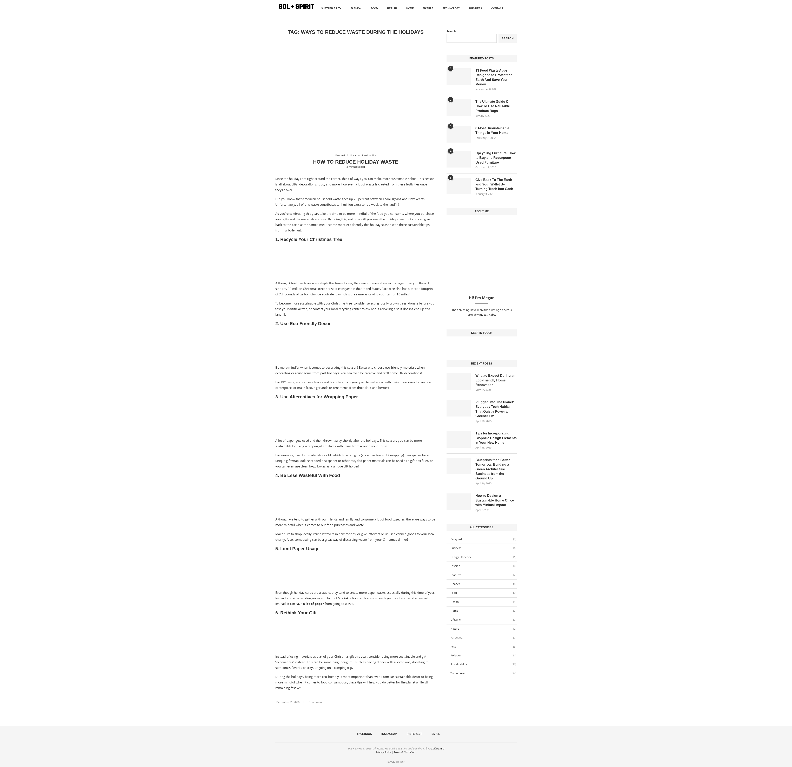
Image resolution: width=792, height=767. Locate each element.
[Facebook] (509, 26)
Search (451, 31)
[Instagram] (481, 345)
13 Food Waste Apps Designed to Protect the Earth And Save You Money (493, 77)
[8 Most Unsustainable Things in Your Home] (459, 134)
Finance (483, 584)
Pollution (483, 655)
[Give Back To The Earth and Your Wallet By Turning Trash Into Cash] (459, 186)
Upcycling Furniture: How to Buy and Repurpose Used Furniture (495, 157)
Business (475, 8)
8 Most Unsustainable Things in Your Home (492, 130)
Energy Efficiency (483, 557)
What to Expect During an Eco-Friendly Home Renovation (495, 380)
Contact (497, 8)
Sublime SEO (436, 748)
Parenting (483, 637)
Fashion (356, 8)
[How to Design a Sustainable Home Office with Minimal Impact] (459, 501)
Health (392, 8)
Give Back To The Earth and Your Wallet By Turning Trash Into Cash (494, 184)
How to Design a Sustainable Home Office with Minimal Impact (494, 500)
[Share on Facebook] (429, 702)
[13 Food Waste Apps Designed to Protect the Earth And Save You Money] (459, 76)
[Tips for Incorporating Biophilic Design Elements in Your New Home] (459, 439)
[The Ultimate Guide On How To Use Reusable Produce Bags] (459, 107)
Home (410, 8)
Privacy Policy (383, 752)
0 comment (316, 702)
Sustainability (331, 8)
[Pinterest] (485, 345)
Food (374, 8)
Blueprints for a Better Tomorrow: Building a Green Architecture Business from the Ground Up (492, 469)
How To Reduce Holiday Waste (355, 162)
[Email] (488, 345)
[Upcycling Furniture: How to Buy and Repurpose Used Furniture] (459, 159)
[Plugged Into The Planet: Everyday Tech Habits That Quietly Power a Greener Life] (459, 408)
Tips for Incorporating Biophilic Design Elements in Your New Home (496, 438)
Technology (451, 8)
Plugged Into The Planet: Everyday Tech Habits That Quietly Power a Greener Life (494, 409)
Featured (483, 575)
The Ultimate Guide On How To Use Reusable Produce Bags (492, 106)
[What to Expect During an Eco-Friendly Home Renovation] (459, 381)
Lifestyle (483, 619)
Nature (428, 8)
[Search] (515, 8)
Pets (483, 646)
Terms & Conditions (405, 752)
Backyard (483, 539)
